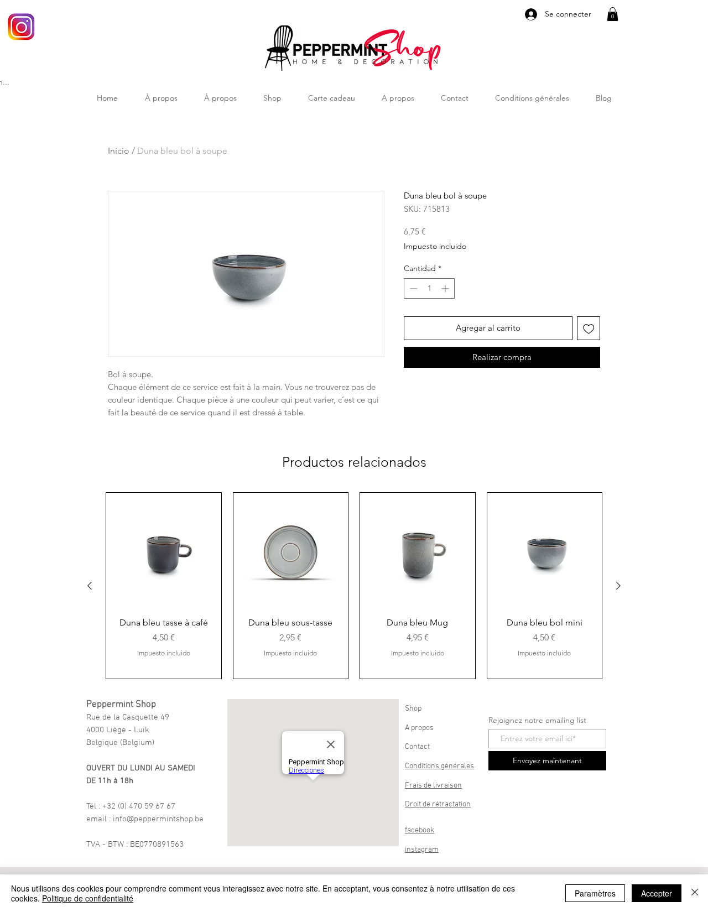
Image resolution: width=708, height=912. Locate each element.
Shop (413, 708)
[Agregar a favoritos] (589, 328)
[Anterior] (89, 585)
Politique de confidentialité (87, 898)
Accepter (656, 893)
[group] (354, 586)
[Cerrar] (694, 893)
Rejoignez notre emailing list (537, 720)
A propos (419, 728)
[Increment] (446, 288)
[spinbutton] (429, 288)
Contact (417, 747)
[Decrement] (412, 288)
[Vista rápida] (163, 550)
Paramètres (595, 893)
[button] (612, 14)
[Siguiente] (618, 585)
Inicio (118, 150)
